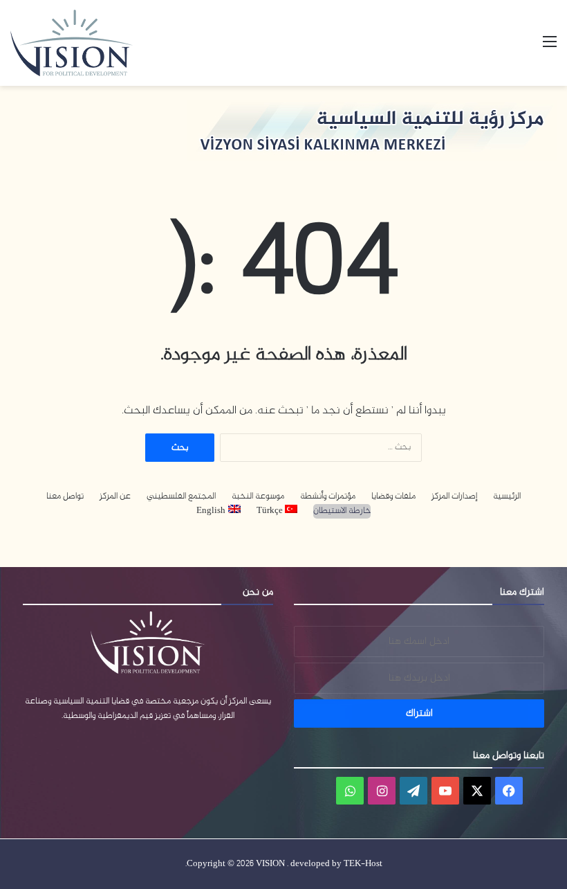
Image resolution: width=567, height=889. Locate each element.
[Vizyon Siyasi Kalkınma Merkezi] (86, 43)
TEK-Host (363, 864)
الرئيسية (507, 497)
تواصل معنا (65, 497)
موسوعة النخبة (258, 497)
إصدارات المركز (454, 497)
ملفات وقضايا (393, 497)
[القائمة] (550, 48)
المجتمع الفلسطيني (181, 497)
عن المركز (115, 497)
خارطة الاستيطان (342, 511)
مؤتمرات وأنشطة (327, 497)
